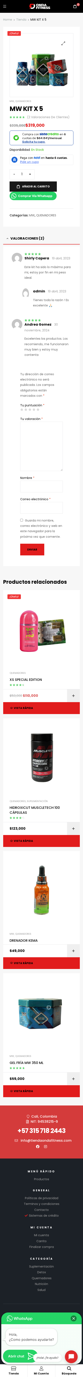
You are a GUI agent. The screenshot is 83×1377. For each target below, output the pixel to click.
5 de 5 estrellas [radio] (37, 409)
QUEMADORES (23, 101)
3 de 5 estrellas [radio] (29, 409)
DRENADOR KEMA (24, 940)
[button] (63, 43)
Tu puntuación (32, 405)
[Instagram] (45, 1146)
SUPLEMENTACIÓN (37, 801)
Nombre (27, 478)
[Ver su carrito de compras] (75, 6)
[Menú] (4, 6)
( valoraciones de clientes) (48, 117)
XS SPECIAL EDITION (26, 679)
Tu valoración (31, 419)
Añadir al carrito (36, 186)
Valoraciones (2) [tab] (27, 238)
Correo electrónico (35, 499)
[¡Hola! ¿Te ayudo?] (71, 1356)
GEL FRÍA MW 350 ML (26, 1063)
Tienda (21, 19)
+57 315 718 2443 (41, 1130)
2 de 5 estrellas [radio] (25, 409)
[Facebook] (37, 1146)
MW (12, 101)
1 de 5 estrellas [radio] (21, 409)
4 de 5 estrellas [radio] (33, 409)
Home (7, 19)
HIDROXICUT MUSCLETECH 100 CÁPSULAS (35, 810)
